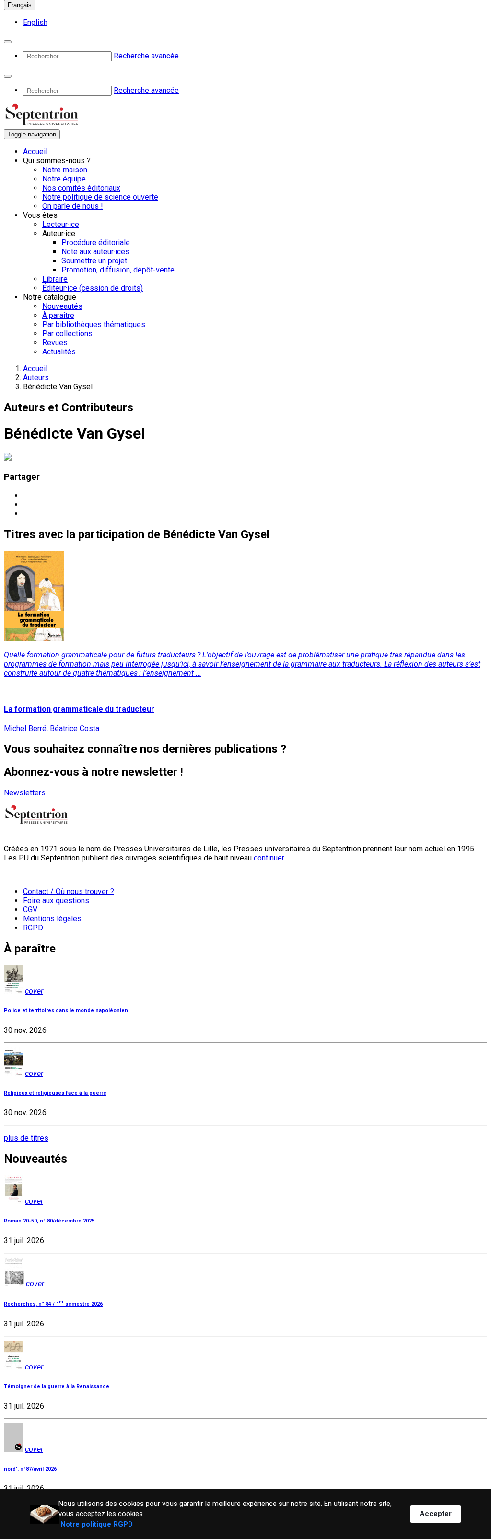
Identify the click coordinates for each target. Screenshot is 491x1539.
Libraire (55, 278)
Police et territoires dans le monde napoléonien (66, 1010)
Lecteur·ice (60, 224)
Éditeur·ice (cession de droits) (92, 288)
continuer (269, 857)
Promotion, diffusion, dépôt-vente (118, 269)
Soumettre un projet (94, 260)
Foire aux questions (56, 900)
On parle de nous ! (72, 206)
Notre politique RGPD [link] (96, 1524)
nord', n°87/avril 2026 (30, 1469)
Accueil (35, 151)
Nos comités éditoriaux (81, 187)
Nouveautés (62, 306)
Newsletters (25, 792)
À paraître (58, 315)
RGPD (33, 927)
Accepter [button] (436, 1513)
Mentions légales (52, 918)
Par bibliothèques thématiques (93, 324)
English (35, 22)
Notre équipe (64, 178)
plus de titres (26, 1138)
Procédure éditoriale (95, 242)
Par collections (67, 333)
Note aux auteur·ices (95, 251)
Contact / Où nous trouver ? (68, 891)
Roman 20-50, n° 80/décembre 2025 (49, 1221)
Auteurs (36, 377)
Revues (55, 342)
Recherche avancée (146, 55)
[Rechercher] (8, 41)
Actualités (59, 351)
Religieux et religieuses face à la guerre (55, 1093)
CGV (30, 909)
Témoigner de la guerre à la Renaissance (56, 1386)
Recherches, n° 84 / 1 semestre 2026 (53, 1304)
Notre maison (64, 169)
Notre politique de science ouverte (100, 197)
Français (20, 5)
